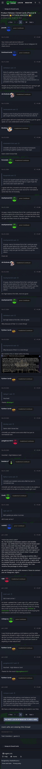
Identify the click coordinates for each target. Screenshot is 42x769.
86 (26, 22)
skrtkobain (5, 94)
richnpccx (4, 619)
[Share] (35, 37)
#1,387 (38, 234)
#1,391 (38, 388)
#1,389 (38, 309)
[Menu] (2, 2)
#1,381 (38, 37)
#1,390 (38, 339)
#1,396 (38, 535)
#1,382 (38, 62)
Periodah (4, 160)
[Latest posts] (35, 3)
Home (15, 756)
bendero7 (5, 461)
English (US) (8, 753)
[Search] (39, 3)
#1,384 (38, 137)
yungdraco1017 (7, 441)
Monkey (4, 128)
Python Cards (7, 18)
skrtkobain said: (8, 68)
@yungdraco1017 (22, 671)
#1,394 (38, 471)
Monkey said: (7, 424)
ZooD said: (6, 594)
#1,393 (38, 450)
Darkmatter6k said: (9, 109)
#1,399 (38, 657)
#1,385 (38, 169)
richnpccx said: (8, 693)
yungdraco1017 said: (10, 663)
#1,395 (38, 505)
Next (30, 22)
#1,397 (38, 588)
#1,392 (38, 418)
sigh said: (6, 511)
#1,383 (38, 103)
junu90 (3, 28)
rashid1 (4, 525)
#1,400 (38, 687)
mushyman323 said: (10, 240)
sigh (2, 578)
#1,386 (38, 207)
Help (6, 756)
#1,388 (38, 272)
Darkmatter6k (6, 52)
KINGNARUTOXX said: (10, 143)
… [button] (17, 22)
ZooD (3, 495)
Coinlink (30, 608)
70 (20, 22)
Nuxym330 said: (8, 175)
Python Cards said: (9, 477)
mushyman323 (6, 198)
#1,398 (38, 628)
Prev (11, 22)
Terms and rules (7, 763)
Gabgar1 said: (8, 394)
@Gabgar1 (10, 402)
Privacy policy (17, 763)
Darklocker (5, 611)
